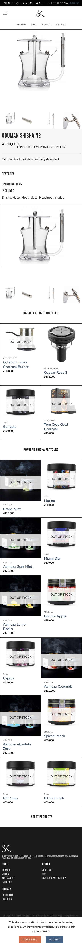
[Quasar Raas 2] (61, 344)
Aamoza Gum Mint (17, 567)
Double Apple (55, 616)
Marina (49, 501)
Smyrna (60, 24)
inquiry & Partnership (54, 877)
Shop (5, 864)
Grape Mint (12, 509)
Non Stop (10, 798)
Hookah (22, 24)
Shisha (5, 873)
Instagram (7, 895)
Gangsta (9, 426)
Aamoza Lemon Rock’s (15, 626)
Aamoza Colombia (58, 686)
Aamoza (46, 24)
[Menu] (5, 13)
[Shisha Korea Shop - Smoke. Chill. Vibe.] (40, 13)
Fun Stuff (7, 882)
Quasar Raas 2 (55, 372)
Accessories (8, 877)
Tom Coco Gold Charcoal (56, 426)
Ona (33, 24)
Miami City (52, 558)
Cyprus (8, 678)
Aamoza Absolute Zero (17, 746)
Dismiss (74, 3)
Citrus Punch (54, 798)
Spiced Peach (54, 736)
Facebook (7, 899)
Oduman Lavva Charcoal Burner (16, 364)
